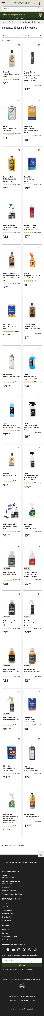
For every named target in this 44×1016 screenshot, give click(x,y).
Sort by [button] (26, 35)
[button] (32, 36)
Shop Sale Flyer (7, 913)
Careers (5, 933)
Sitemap (32, 1000)
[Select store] (35, 3)
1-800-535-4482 (8, 877)
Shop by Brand (7, 920)
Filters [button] (5, 36)
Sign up (22, 965)
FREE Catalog (7, 910)
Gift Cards (5, 903)
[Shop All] (4, 3)
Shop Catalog (7, 917)
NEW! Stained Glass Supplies (22, 19)
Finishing (12, 22)
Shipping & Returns (9, 890)
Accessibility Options (16, 1000)
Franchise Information (10, 936)
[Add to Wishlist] (17, 46)
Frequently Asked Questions (12, 894)
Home (4, 22)
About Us (5, 929)
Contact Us (6, 887)
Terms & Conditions (28, 996)
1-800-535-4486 (8, 883)
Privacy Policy (30, 969)
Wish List (5, 907)
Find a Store (6, 940)
